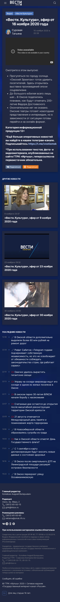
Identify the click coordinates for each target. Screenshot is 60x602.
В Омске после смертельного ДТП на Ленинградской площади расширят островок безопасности (33, 464)
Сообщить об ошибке (12, 578)
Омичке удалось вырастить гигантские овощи (28, 373)
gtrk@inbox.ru (12, 507)
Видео (10, 13)
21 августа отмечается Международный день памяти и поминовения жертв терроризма (29, 419)
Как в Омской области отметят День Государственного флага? (33, 440)
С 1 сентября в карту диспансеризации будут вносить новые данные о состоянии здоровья (33, 451)
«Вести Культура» (23, 13)
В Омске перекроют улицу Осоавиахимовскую (27, 476)
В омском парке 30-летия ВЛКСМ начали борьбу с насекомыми (31, 396)
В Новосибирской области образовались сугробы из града (29, 431)
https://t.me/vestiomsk (42, 143)
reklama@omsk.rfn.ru (15, 518)
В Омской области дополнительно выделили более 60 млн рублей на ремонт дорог (32, 340)
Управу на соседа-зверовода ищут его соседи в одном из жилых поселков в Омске (34, 384)
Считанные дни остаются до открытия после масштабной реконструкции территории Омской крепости (34, 407)
